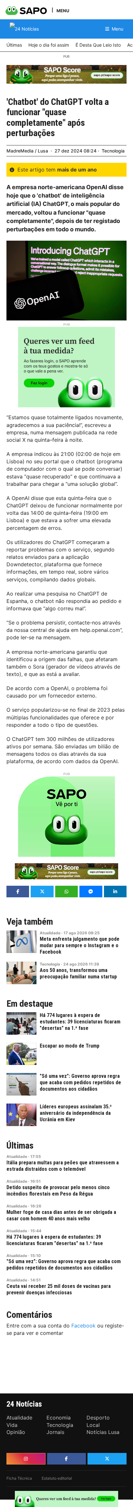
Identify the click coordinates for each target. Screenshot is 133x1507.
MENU (62, 10)
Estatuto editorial (57, 1478)
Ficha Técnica (19, 1478)
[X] (107, 1459)
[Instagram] (26, 1459)
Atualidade (50, 932)
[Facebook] (66, 1459)
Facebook (83, 1325)
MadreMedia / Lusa (27, 150)
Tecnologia (113, 150)
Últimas (20, 1146)
